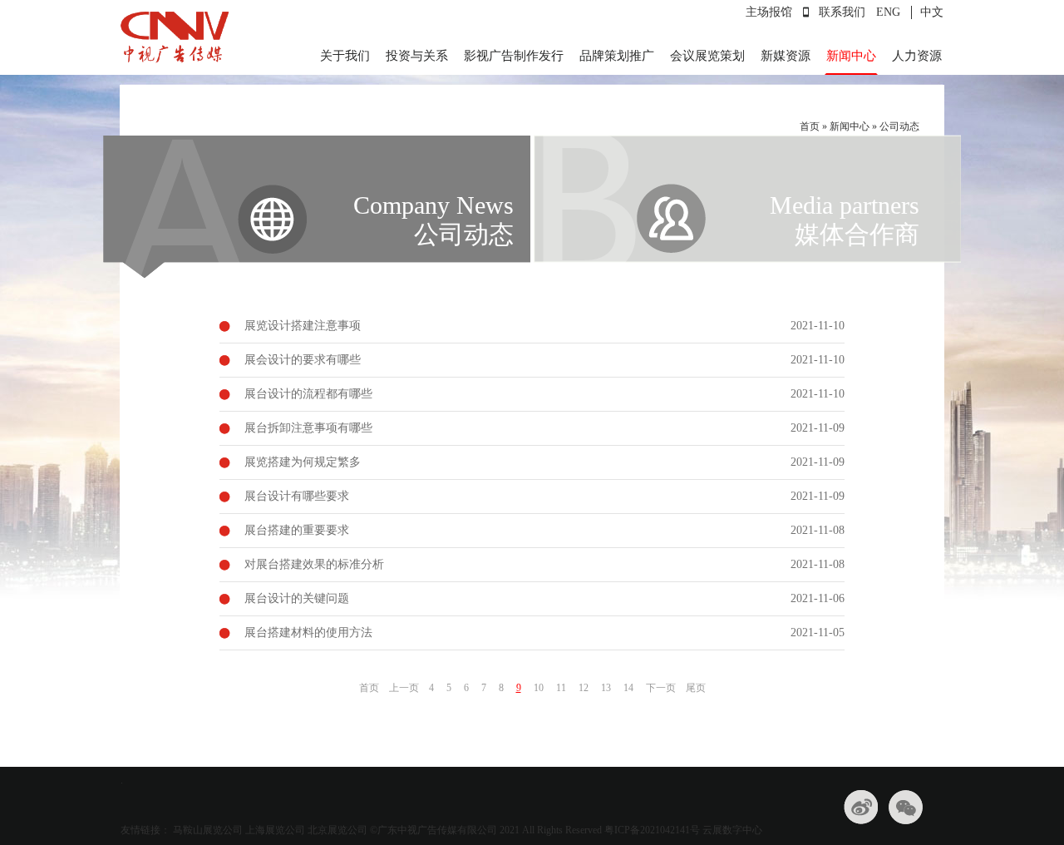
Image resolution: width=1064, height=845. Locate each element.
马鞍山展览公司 (208, 830)
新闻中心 (851, 55)
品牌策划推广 (616, 55)
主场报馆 (769, 12)
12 (584, 688)
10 (539, 688)
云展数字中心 (732, 830)
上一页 (404, 688)
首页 (810, 126)
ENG (888, 12)
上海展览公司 (275, 830)
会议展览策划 (707, 55)
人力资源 (917, 55)
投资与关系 (417, 55)
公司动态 (899, 126)
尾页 (696, 688)
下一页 (661, 688)
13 (606, 688)
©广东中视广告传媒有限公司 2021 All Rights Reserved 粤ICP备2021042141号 (535, 830)
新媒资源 (785, 55)
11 (561, 688)
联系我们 (842, 12)
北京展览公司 (337, 830)
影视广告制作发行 (514, 55)
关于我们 (345, 55)
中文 (931, 12)
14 (628, 688)
